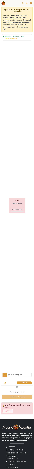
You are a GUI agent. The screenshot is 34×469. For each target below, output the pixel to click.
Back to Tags (17, 209)
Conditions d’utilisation (17, 453)
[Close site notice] (30, 9)
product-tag (18, 36)
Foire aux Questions (15, 450)
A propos (11, 447)
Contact (11, 464)
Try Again (7, 411)
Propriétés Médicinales (17, 461)
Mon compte (13, 467)
